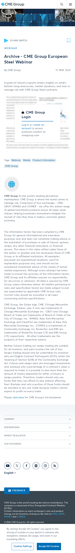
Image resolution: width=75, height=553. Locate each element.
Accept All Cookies (49, 546)
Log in (25, 125)
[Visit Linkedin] (35, 466)
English (9, 473)
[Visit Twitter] (17, 466)
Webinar (16, 160)
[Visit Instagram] (45, 466)
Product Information (44, 160)
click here (18, 397)
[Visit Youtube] (7, 466)
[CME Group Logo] (12, 4)
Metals (26, 160)
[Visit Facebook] (26, 466)
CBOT (61, 514)
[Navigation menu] (70, 4)
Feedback (18, 491)
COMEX (21, 517)
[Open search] (62, 4)
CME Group (11, 166)
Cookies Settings (23, 546)
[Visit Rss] (54, 466)
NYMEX (8, 517)
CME (54, 514)
